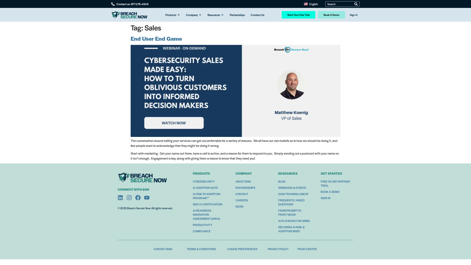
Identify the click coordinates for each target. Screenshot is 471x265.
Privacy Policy (278, 249)
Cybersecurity (204, 181)
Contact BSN (163, 249)
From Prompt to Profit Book (289, 212)
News (239, 206)
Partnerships (245, 188)
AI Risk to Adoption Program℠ (206, 196)
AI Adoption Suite (205, 188)
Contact (242, 194)
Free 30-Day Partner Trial (335, 183)
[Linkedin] (120, 197)
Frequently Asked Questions (291, 202)
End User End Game (156, 38)
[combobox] (340, 4)
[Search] (356, 4)
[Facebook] (138, 197)
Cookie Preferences (242, 249)
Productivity (202, 225)
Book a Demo (330, 192)
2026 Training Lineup (293, 194)
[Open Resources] (222, 14)
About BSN (243, 181)
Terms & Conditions (201, 249)
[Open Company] (200, 14)
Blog (281, 181)
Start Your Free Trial (298, 15)
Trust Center (307, 249)
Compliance (202, 231)
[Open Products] (178, 14)
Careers (242, 200)
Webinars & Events (292, 188)
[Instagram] (129, 197)
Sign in (325, 198)
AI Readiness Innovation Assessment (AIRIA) (206, 214)
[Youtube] (146, 197)
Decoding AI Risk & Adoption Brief (291, 229)
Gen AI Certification (207, 204)
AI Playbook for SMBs (294, 221)
